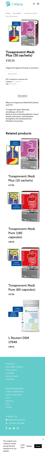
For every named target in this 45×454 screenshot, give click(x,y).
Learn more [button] (23, 446)
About (8, 398)
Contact (9, 407)
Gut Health (17, 13)
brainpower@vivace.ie (16, 420)
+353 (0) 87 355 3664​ (16, 423)
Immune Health (12, 376)
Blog (7, 404)
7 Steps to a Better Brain (15, 392)
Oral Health (10, 379)
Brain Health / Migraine (14, 367)
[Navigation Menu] (38, 4)
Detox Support (11, 370)
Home (8, 13)
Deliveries (9, 401)
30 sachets (12, 84)
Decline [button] (29, 446)
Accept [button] (38, 446)
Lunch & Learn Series (14, 395)
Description (22, 95)
